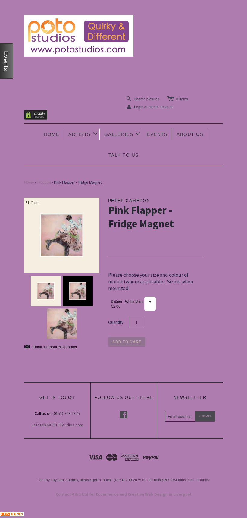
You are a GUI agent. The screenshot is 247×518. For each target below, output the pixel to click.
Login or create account (150, 106)
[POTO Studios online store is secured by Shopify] (39, 116)
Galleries (122, 134)
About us (190, 134)
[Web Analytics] (12, 513)
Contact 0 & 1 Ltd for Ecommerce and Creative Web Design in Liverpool (123, 494)
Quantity (116, 322)
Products (44, 182)
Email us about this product (50, 346)
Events (157, 134)
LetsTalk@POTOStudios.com (57, 425)
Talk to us (123, 155)
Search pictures (146, 98)
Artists (83, 134)
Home (51, 134)
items (182, 98)
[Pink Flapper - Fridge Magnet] (46, 291)
